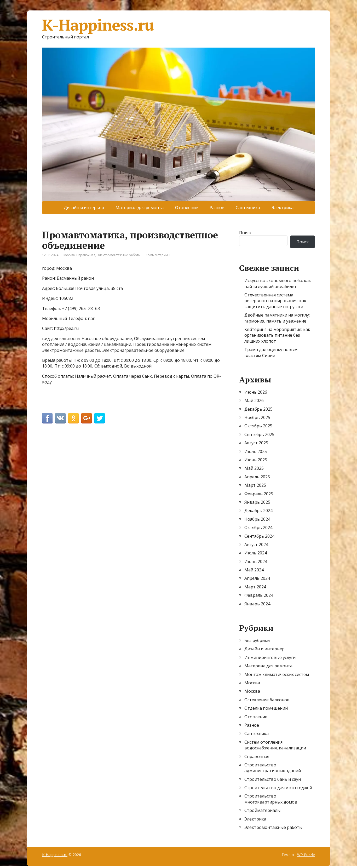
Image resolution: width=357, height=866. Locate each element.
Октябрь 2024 (258, 527)
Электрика (282, 207)
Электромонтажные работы (119, 255)
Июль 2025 (255, 451)
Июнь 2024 (255, 561)
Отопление (186, 207)
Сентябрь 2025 (259, 434)
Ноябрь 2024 (257, 519)
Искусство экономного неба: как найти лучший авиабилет (277, 283)
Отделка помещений (266, 708)
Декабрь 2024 (258, 510)
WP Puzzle (306, 854)
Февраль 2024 (258, 595)
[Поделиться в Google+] (86, 418)
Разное (217, 207)
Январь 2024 (257, 604)
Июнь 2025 (255, 460)
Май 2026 (254, 400)
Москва (69, 255)
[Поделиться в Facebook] (47, 418)
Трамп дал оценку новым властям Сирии (270, 352)
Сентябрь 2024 (259, 536)
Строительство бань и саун (272, 779)
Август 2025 (256, 443)
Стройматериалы (262, 810)
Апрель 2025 (257, 477)
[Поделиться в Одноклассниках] (73, 418)
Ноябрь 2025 (257, 417)
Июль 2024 (255, 553)
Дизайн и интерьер (84, 207)
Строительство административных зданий (272, 767)
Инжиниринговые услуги (270, 657)
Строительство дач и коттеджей (278, 787)
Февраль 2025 (258, 494)
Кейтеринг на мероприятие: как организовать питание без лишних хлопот (277, 335)
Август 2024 (256, 544)
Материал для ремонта (140, 207)
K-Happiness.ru (98, 24)
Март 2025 (255, 485)
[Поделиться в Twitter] (99, 418)
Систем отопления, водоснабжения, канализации (275, 745)
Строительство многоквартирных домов (270, 799)
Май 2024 (254, 570)
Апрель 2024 (257, 578)
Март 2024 (255, 587)
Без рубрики (257, 640)
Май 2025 (254, 468)
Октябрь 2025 (258, 426)
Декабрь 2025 (258, 409)
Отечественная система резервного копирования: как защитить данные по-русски (275, 300)
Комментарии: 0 (158, 255)
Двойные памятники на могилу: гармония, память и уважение (277, 318)
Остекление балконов (267, 700)
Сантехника (248, 207)
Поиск (245, 233)
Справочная (85, 255)
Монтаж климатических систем (276, 674)
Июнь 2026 (255, 392)
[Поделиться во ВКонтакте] (60, 418)
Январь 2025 (257, 502)
